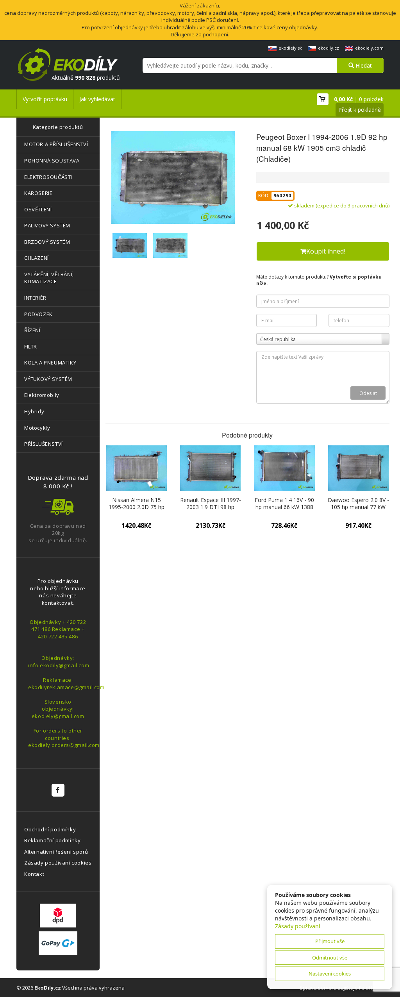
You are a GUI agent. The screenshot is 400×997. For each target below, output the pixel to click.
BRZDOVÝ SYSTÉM (47, 241)
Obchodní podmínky (50, 829)
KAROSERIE (38, 193)
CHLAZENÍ (36, 257)
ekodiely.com (369, 48)
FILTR (30, 346)
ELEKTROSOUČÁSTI (48, 176)
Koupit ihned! (325, 251)
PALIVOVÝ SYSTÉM (47, 225)
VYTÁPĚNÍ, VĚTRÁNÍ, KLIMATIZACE (49, 278)
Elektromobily (41, 394)
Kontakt (34, 873)
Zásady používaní (297, 926)
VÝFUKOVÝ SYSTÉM (48, 378)
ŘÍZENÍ (32, 330)
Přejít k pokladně (359, 109)
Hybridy (34, 411)
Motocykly (37, 427)
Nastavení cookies (330, 973)
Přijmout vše (330, 941)
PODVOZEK (38, 314)
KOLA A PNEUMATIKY (50, 362)
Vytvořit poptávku (45, 99)
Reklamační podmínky (52, 840)
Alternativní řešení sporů (56, 851)
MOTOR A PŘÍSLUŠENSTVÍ (56, 144)
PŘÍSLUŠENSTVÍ (43, 443)
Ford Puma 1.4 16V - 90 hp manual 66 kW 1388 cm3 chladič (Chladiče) (284, 507)
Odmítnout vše (329, 957)
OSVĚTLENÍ (38, 209)
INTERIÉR (35, 297)
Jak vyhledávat (97, 99)
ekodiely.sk (290, 48)
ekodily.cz (328, 48)
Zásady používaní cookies (57, 862)
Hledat (363, 65)
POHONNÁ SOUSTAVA (52, 160)
